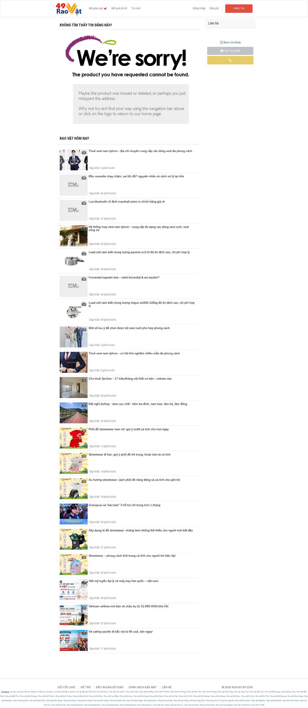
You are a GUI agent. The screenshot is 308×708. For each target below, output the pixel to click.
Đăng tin (239, 8)
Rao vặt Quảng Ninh (128, 705)
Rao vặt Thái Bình (207, 705)
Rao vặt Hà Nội (132, 692)
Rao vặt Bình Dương (28, 696)
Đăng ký (214, 8)
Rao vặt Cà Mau (96, 696)
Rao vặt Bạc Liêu (288, 692)
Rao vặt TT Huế (257, 705)
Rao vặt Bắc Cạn (257, 692)
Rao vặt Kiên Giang (54, 701)
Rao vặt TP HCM (162, 692)
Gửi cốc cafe (66, 687)
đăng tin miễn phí (38, 692)
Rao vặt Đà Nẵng (146, 692)
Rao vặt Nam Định (243, 701)
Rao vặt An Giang (209, 692)
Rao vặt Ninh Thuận (290, 701)
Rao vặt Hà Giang (141, 696)
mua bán (49, 692)
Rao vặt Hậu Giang (295, 696)
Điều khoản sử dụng (109, 687)
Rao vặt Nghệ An (258, 701)
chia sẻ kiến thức (101, 692)
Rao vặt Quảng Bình (74, 705)
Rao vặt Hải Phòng (178, 692)
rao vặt (13, 692)
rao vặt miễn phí (23, 692)
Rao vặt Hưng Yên (21, 701)
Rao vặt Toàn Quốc (117, 692)
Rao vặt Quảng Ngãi (110, 705)
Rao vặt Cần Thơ (194, 692)
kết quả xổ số (87, 692)
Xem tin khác (232, 42)
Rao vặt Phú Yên (59, 705)
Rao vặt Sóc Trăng (161, 705)
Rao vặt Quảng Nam (92, 705)
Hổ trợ (86, 687)
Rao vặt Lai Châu (85, 701)
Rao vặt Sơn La (176, 705)
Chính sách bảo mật (143, 687)
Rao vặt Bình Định (80, 696)
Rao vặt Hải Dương (201, 696)
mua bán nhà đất (60, 692)
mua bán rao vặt (74, 692)
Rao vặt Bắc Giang (273, 692)
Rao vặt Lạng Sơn (197, 701)
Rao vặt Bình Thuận (64, 696)
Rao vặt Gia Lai (126, 696)
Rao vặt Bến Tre (12, 696)
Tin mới (135, 8)
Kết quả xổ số (119, 8)
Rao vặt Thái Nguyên (224, 705)
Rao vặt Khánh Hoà (37, 701)
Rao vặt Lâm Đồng (101, 701)
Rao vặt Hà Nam (156, 696)
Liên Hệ (167, 687)
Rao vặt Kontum (70, 701)
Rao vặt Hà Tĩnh (186, 696)
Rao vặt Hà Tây (171, 696)
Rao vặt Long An (227, 701)
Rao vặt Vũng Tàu (241, 692)
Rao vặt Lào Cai (213, 701)
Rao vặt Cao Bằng (111, 696)
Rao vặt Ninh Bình (274, 701)
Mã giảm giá (96, 8)
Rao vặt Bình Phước (46, 696)
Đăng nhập (199, 8)
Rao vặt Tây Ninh (191, 705)
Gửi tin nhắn (232, 50)
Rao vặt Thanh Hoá (242, 705)
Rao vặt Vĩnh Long (225, 692)
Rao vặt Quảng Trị (145, 705)
